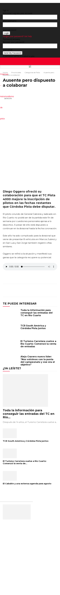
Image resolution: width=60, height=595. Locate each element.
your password (9, 30)
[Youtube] (59, 70)
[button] (56, 61)
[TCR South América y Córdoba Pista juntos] (11, 330)
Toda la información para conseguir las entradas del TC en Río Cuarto (37, 313)
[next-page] (5, 492)
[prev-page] (3, 492)
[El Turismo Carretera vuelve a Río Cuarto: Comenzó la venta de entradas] (11, 346)
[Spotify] (55, 70)
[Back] (3, 7)
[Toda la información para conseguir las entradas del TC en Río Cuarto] (11, 315)
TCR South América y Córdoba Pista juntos (33, 327)
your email (7, 49)
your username (9, 21)
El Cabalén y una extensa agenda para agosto (27, 483)
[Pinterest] (41, 291)
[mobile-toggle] (4, 61)
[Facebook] (51, 70)
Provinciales (16, 72)
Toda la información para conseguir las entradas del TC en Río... (28, 414)
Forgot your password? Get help (17, 36)
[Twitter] (57, 70)
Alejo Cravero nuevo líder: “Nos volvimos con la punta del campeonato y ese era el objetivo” (38, 360)
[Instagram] (53, 70)
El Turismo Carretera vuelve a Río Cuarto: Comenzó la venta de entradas (38, 344)
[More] (54, 291)
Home (5, 72)
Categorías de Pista (32, 72)
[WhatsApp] (48, 291)
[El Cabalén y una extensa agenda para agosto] (30, 476)
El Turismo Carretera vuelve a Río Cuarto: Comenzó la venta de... (24, 462)
